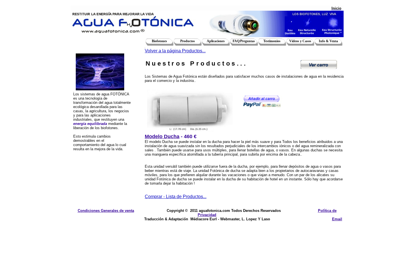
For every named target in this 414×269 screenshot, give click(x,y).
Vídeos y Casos (300, 41)
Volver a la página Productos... (175, 50)
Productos (187, 41)
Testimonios (272, 41)
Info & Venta (328, 41)
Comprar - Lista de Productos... (175, 196)
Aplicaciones (216, 41)
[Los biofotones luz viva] (313, 25)
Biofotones (159, 41)
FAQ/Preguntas (244, 41)
